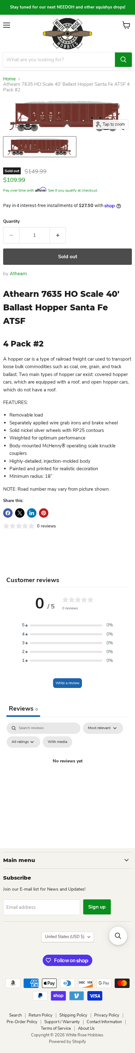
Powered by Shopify (67, 1042)
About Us (86, 1028)
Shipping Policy (73, 1015)
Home (9, 79)
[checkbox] (57, 742)
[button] (67, 625)
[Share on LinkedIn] (31, 513)
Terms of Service (56, 1028)
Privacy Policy (106, 1015)
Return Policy (40, 1015)
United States (64, 937)
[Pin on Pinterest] (43, 513)
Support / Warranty (62, 1022)
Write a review (67, 682)
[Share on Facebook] (8, 513)
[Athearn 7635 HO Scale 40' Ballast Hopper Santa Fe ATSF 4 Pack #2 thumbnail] (39, 147)
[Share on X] (19, 513)
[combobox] (59, 59)
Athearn (18, 273)
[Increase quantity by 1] (58, 235)
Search (15, 1015)
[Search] (123, 59)
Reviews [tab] (23, 708)
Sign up (97, 906)
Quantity (11, 221)
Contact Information (104, 1022)
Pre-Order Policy (22, 1022)
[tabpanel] (67, 775)
